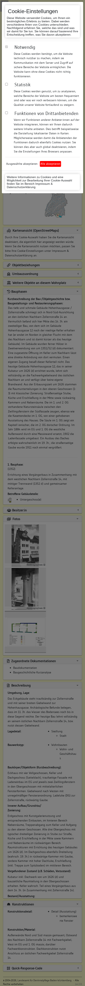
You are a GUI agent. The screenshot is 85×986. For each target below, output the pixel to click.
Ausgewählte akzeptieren (22, 164)
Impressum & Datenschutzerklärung (30, 185)
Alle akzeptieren (50, 164)
